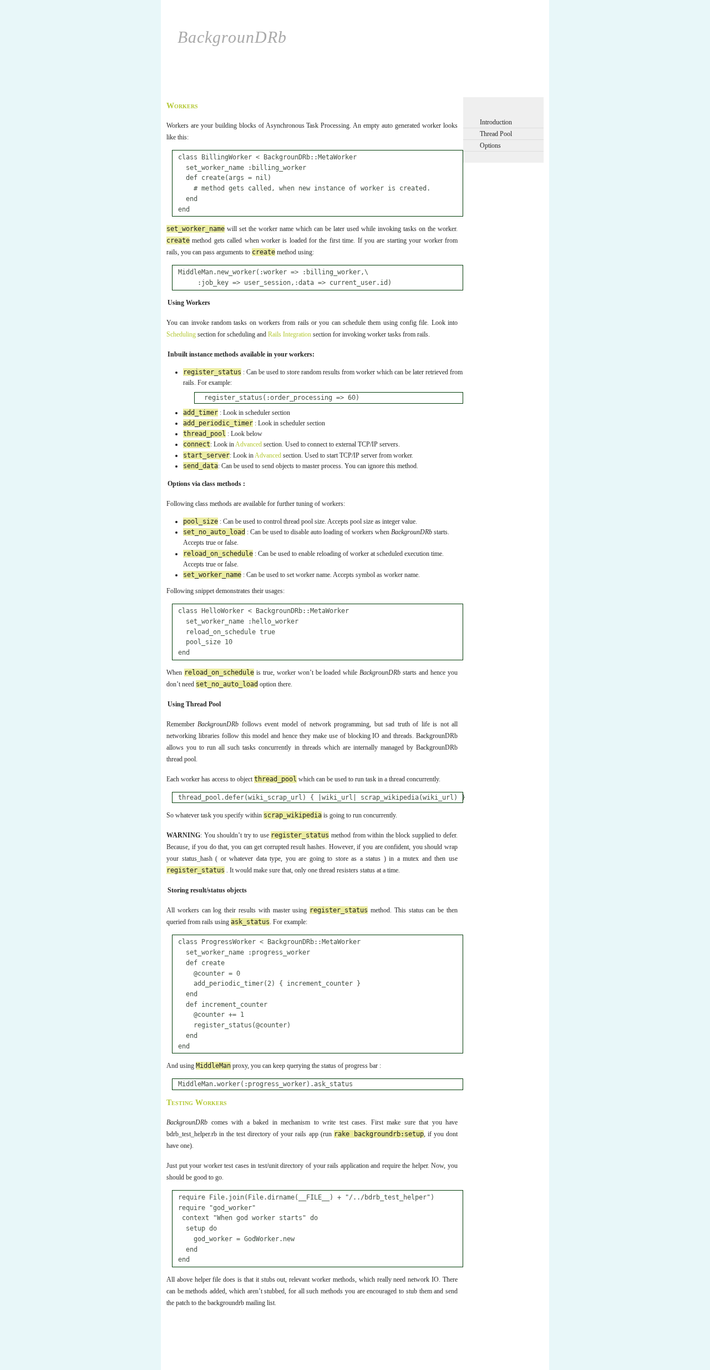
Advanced (366, 87)
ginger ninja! (208, 1349)
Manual (408, 87)
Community (450, 87)
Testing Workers (196, 1102)
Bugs (491, 87)
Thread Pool (496, 134)
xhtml (179, 1349)
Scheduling (220, 87)
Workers (263, 87)
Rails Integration (314, 87)
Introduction (496, 122)
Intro (181, 87)
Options (490, 145)
